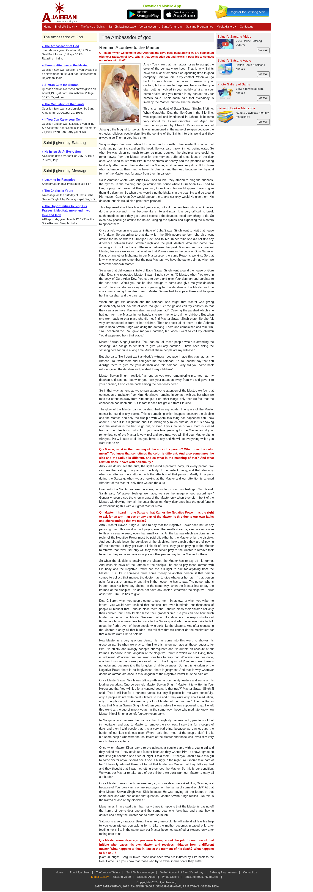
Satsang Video (122, 876)
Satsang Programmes (199, 26)
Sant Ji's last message (122, 26)
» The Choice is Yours (57, 190)
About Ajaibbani (79, 872)
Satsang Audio (146, 876)
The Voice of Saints (93, 26)
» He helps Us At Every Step (62, 151)
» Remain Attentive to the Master (65, 65)
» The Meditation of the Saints (63, 104)
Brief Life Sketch (65, 26)
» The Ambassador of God (60, 46)
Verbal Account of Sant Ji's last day (161, 26)
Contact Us (249, 872)
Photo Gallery (170, 876)
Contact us (246, 26)
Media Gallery (225, 26)
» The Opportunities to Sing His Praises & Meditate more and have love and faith (66, 210)
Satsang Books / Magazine (202, 876)
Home (47, 26)
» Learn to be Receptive (58, 179)
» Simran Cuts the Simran (60, 85)
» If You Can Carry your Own (62, 119)
